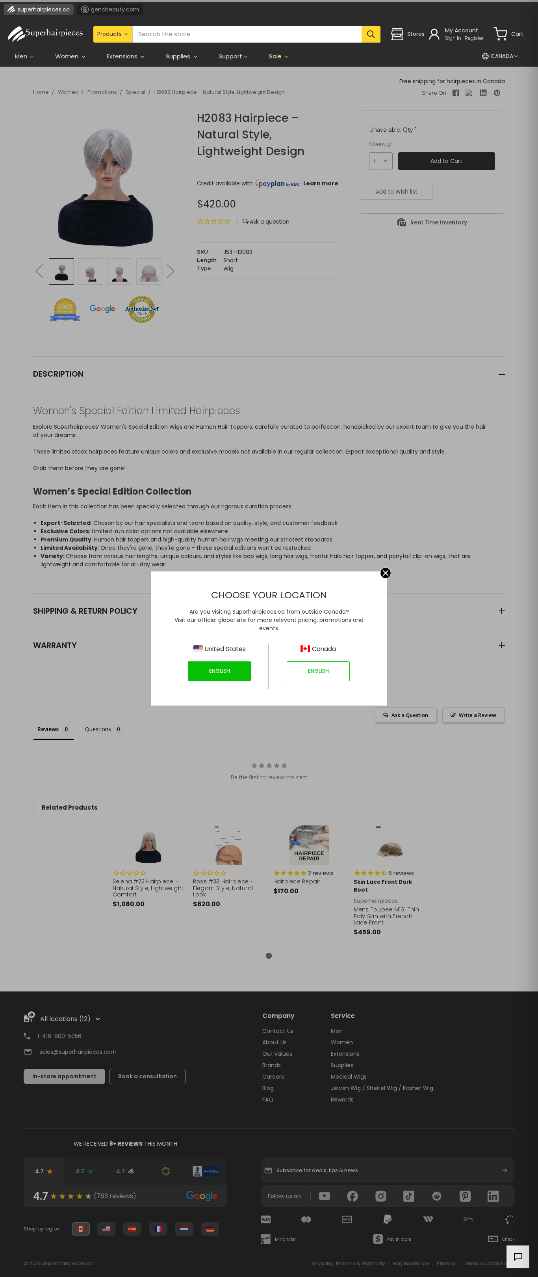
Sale (276, 56)
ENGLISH (219, 671)
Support (230, 56)
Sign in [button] (453, 38)
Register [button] (474, 38)
